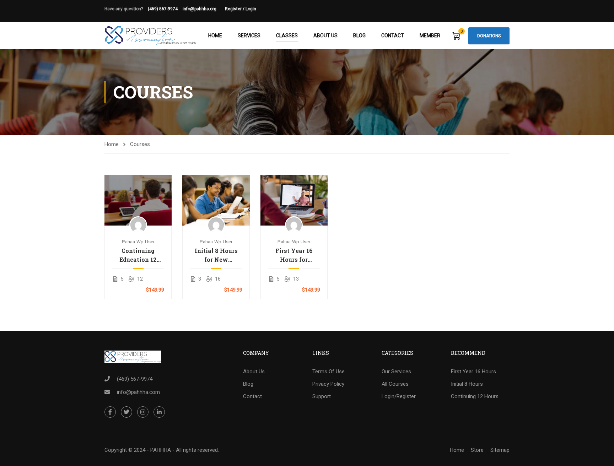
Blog (359, 35)
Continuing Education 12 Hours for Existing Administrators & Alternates (138, 255)
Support (321, 396)
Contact (392, 35)
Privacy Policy (328, 384)
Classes (287, 35)
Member (430, 35)
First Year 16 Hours (473, 371)
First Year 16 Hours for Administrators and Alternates (294, 255)
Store (477, 450)
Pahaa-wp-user (138, 241)
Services (249, 35)
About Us (325, 35)
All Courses (395, 384)
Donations (489, 35)
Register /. (235, 8)
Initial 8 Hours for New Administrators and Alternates (216, 255)
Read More (138, 200)
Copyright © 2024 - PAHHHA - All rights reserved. (161, 450)
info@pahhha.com (138, 392)
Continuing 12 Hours (475, 396)
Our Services (396, 371)
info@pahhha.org (204, 8)
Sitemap (500, 450)
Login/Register (399, 396)
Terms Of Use (328, 371)
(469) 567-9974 (163, 8)
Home (215, 35)
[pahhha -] (150, 35)
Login (251, 8)
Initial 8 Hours (467, 384)
